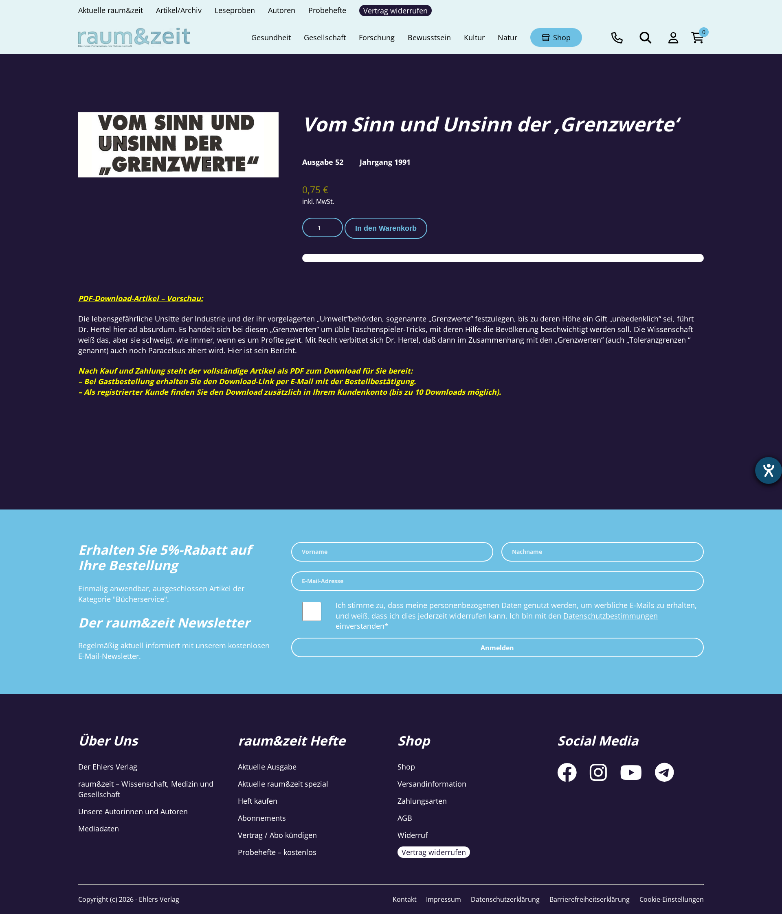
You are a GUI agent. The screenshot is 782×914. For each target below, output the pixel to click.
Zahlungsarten (422, 801)
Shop (406, 767)
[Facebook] (567, 772)
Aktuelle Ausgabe (267, 767)
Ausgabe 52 (322, 162)
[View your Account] (673, 37)
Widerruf (413, 835)
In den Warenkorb (386, 228)
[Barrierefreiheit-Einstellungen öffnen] (768, 470)
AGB (405, 818)
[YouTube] (631, 772)
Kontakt (405, 899)
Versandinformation (432, 784)
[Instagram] (598, 772)
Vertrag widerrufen (434, 852)
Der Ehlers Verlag (107, 767)
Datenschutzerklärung (505, 899)
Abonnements (262, 818)
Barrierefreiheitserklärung (589, 899)
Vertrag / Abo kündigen (277, 835)
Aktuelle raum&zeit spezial (283, 784)
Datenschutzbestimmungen (610, 616)
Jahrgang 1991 (385, 162)
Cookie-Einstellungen (671, 899)
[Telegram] (664, 772)
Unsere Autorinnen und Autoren (133, 811)
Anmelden (497, 647)
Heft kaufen (257, 801)
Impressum (443, 899)
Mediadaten (98, 828)
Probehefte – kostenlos (277, 852)
